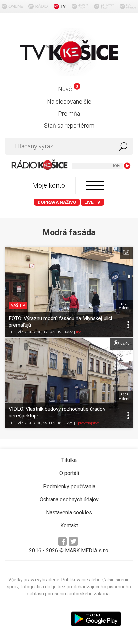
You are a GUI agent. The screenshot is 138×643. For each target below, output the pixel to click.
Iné (78, 332)
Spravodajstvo (87, 423)
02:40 (124, 343)
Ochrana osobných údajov (69, 499)
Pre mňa (69, 113)
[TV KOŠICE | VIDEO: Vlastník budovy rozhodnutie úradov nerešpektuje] (69, 383)
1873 (124, 306)
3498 (124, 397)
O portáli (69, 473)
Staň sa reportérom (69, 125)
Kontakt (69, 525)
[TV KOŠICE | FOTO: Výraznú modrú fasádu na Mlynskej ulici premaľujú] (69, 292)
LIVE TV (92, 202)
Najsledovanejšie (69, 101)
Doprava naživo (57, 202)
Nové (68, 88)
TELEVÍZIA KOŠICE (25, 332)
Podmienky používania (69, 486)
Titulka (69, 460)
